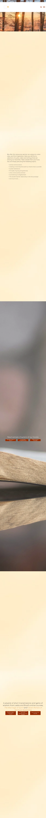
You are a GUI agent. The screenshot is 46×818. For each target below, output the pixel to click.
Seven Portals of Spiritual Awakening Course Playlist (23, 713)
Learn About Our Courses (35, 713)
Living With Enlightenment (23, 440)
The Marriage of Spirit (10, 440)
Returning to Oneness (35, 440)
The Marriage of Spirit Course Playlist (10, 713)
